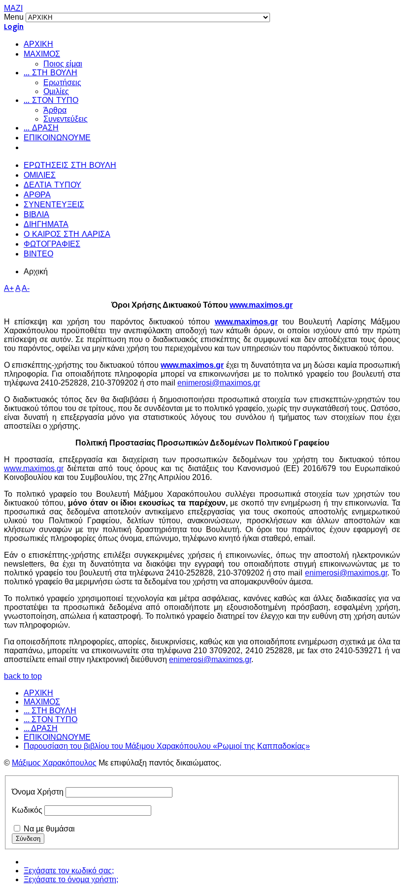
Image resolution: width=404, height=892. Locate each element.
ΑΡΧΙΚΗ (38, 45)
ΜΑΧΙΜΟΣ (42, 55)
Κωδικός (27, 810)
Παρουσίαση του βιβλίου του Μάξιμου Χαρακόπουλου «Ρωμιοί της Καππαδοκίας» (167, 746)
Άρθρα (55, 110)
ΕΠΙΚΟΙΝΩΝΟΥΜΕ (57, 138)
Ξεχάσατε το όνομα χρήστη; (71, 879)
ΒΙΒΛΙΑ (36, 215)
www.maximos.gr (261, 305)
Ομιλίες (56, 91)
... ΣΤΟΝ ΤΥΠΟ (51, 101)
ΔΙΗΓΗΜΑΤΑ (46, 225)
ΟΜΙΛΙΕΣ (40, 176)
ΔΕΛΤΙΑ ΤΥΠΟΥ (52, 186)
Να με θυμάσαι (49, 829)
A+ (9, 288)
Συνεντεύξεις (65, 119)
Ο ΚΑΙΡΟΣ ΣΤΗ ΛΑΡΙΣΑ (67, 235)
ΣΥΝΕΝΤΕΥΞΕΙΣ (54, 205)
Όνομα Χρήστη (38, 792)
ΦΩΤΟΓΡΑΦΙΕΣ (52, 245)
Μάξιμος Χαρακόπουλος (54, 763)
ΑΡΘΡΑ (37, 195)
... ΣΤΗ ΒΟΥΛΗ (50, 73)
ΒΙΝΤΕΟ (38, 254)
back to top (23, 676)
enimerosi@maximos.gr (218, 383)
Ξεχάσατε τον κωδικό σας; (69, 870)
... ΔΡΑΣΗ (41, 128)
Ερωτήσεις (62, 82)
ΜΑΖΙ (13, 8)
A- (26, 288)
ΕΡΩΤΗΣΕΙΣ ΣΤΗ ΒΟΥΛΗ (70, 166)
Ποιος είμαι (62, 64)
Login (14, 27)
